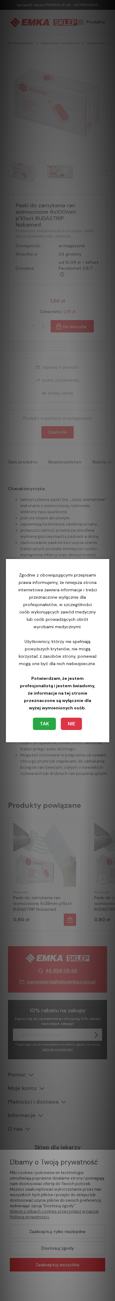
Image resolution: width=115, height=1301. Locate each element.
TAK (44, 723)
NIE (71, 723)
